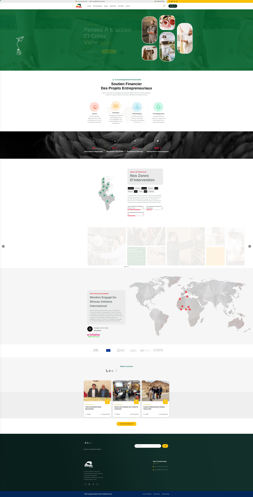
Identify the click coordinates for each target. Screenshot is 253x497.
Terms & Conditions (146, 494)
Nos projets (121, 6)
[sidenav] (164, 6)
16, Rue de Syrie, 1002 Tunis (161, 466)
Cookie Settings (165, 494)
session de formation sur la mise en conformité (126, 408)
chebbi (89, 414)
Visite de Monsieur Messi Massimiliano (93, 408)
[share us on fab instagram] (93, 484)
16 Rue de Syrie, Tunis (82, 1)
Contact (128, 6)
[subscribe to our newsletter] (165, 446)
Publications (113, 6)
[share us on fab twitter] (89, 484)
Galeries (106, 6)
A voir (171, 6)
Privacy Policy (156, 494)
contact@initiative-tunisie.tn (98, 1)
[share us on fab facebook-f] (85, 484)
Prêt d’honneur (137, 113)
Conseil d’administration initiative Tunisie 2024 (154, 408)
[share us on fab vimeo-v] (97, 484)
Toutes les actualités (126, 424)
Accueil (89, 6)
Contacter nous (108, 51)
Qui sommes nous (97, 6)
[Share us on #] (169, 1)
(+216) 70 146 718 (160, 1)
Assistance (115, 112)
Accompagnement (158, 113)
